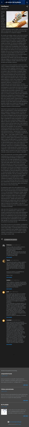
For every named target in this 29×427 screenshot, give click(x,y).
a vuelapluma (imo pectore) (10, 239)
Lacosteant (8, 320)
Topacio (8, 260)
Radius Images (18, 424)
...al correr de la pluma (12, 2)
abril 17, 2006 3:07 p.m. (15, 280)
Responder (9, 257)
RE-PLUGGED (4, 404)
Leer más (25, 385)
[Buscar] (27, 3)
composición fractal (6, 373)
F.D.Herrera (9, 245)
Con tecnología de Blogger (15, 421)
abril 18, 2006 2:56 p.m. (16, 320)
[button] (27, 7)
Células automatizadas (7, 389)
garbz (7, 291)
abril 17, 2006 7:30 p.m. (14, 291)
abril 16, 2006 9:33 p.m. (15, 260)
